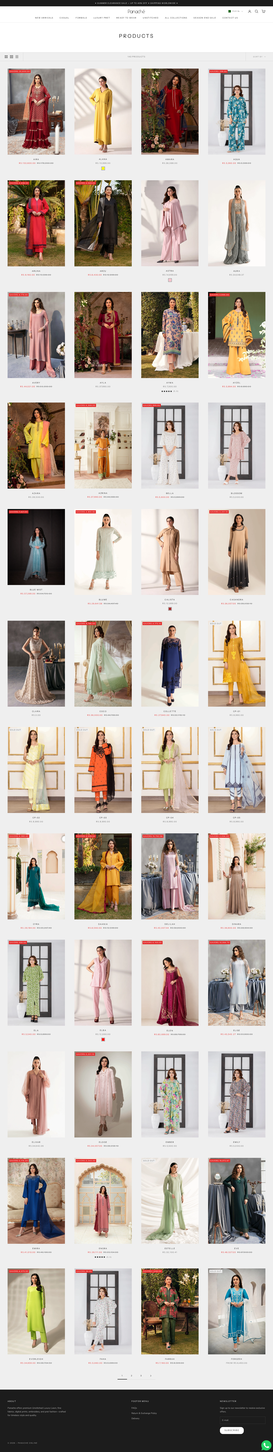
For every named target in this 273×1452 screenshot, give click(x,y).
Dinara (237, 924)
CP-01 (236, 711)
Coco (103, 711)
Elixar (36, 1142)
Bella (170, 493)
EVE (236, 1248)
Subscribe (231, 1430)
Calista (170, 599)
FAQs (134, 1408)
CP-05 (237, 817)
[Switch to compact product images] (16, 56)
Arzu (103, 271)
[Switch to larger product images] (6, 56)
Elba (103, 1030)
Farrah (170, 1359)
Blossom (236, 493)
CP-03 (103, 817)
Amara (169, 159)
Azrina (103, 493)
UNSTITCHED (151, 18)
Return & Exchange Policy (144, 1413)
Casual (64, 18)
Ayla (103, 383)
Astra (170, 271)
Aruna (36, 271)
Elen (170, 1030)
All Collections (176, 18)
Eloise (103, 1142)
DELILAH (170, 924)
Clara (36, 711)
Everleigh (36, 1359)
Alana (103, 159)
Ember (170, 1142)
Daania (103, 924)
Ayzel (237, 383)
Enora (103, 1248)
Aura (236, 271)
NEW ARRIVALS (44, 18)
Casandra (236, 599)
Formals (81, 18)
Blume (103, 599)
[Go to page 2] (150, 1375)
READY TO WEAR (126, 18)
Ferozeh (236, 1359)
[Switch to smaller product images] (11, 56)
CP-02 (36, 817)
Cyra (36, 924)
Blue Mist (36, 589)
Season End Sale (205, 18)
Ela (36, 1030)
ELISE (236, 1030)
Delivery (135, 1418)
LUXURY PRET (102, 18)
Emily (236, 1142)
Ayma (169, 383)
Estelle (170, 1248)
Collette (170, 711)
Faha (103, 1359)
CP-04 (170, 817)
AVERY (36, 383)
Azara (36, 493)
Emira (36, 1248)
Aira (36, 159)
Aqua (236, 159)
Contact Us (230, 18)
